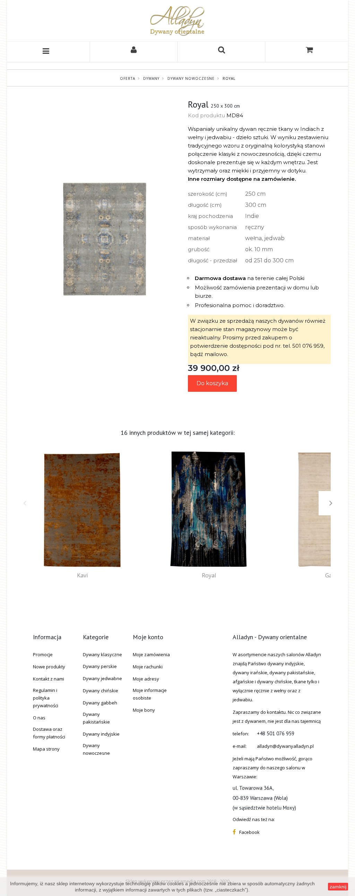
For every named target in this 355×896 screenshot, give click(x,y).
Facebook (249, 832)
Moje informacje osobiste (150, 694)
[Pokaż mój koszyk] (309, 52)
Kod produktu (206, 115)
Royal (209, 575)
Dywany (151, 78)
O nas (39, 718)
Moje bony (144, 710)
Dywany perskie (100, 666)
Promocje (43, 654)
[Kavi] (82, 509)
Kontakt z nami (48, 679)
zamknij (338, 886)
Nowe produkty (49, 666)
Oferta (127, 78)
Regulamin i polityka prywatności (45, 698)
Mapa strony (46, 749)
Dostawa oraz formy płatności (49, 733)
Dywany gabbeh (100, 703)
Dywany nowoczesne (191, 78)
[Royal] (209, 509)
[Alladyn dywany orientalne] (177, 20)
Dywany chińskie (100, 690)
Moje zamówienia (151, 654)
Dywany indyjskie (101, 734)
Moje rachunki (148, 666)
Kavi (82, 575)
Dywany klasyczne (102, 654)
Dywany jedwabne (102, 678)
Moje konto (148, 637)
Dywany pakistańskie (96, 718)
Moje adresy (146, 679)
